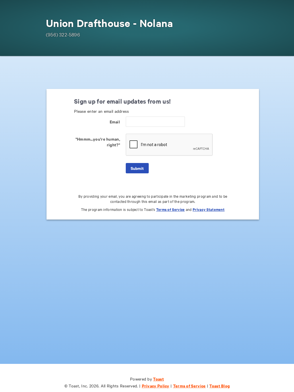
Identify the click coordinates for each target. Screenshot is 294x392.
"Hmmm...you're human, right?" (98, 142)
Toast (158, 379)
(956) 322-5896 (63, 34)
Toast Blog (219, 386)
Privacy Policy (155, 386)
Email (115, 122)
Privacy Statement (209, 209)
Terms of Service (170, 209)
